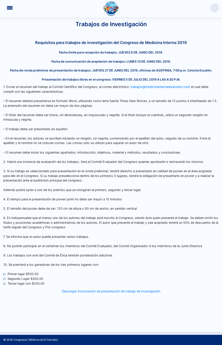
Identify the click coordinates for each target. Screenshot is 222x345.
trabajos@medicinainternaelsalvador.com (160, 87)
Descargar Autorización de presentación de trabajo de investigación (111, 291)
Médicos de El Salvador (43, 339)
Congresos (20, 339)
